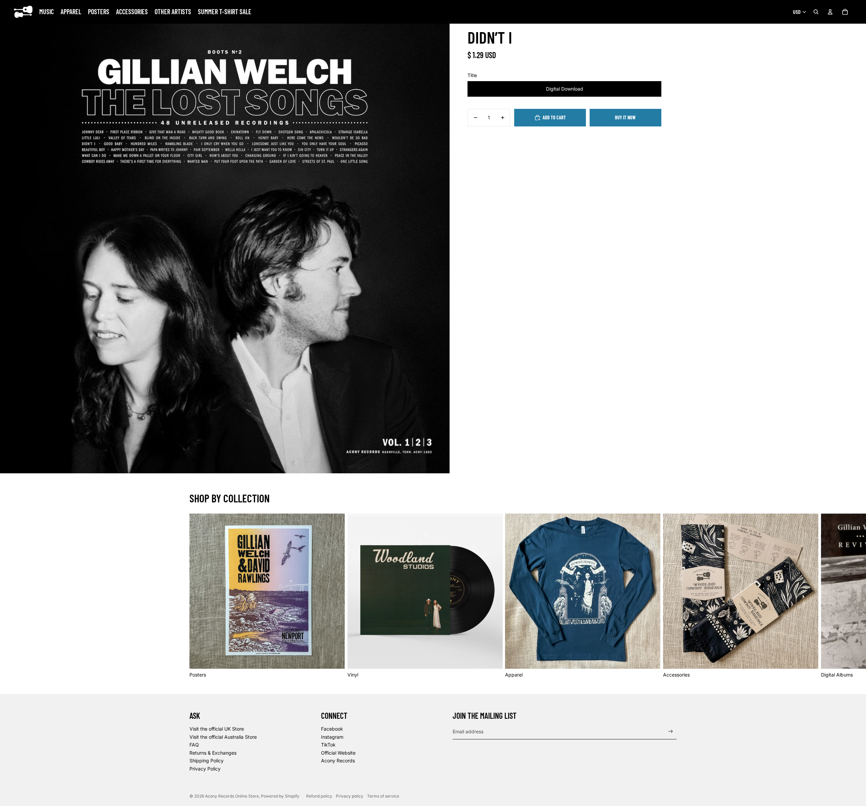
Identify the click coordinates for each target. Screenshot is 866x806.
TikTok (328, 745)
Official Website (338, 753)
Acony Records (338, 760)
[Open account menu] (830, 11)
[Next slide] (669, 595)
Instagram (332, 737)
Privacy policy (349, 796)
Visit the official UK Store (216, 729)
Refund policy (319, 796)
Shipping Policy (206, 760)
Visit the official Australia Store (223, 737)
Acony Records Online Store (232, 796)
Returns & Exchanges (212, 753)
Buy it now (625, 117)
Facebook (332, 729)
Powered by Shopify (280, 796)
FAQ (194, 745)
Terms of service (383, 796)
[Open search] (815, 11)
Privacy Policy (205, 769)
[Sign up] (671, 731)
